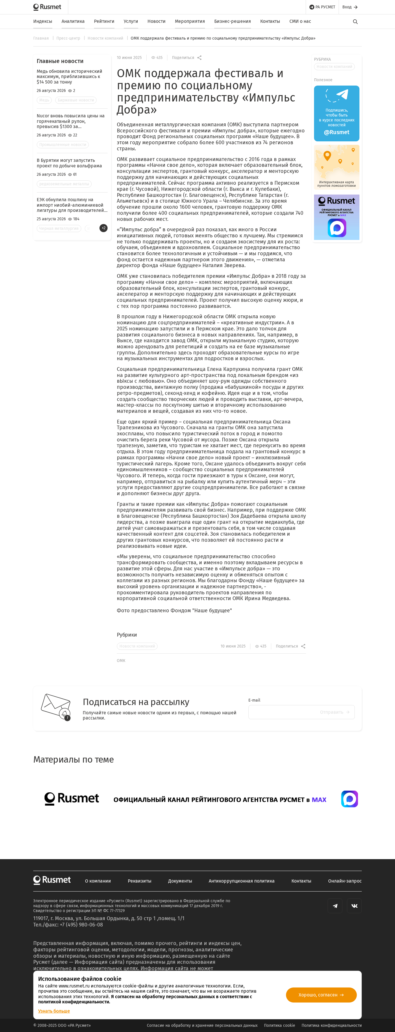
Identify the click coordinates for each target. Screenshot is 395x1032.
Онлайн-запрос (345, 881)
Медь (44, 100)
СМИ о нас (300, 21)
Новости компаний (106, 38)
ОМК (121, 660)
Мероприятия (190, 21)
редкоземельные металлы (64, 184)
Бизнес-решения (232, 21)
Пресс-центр (68, 38)
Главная (41, 38)
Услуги (131, 21)
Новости (156, 21)
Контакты (270, 21)
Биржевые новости (76, 100)
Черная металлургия (59, 228)
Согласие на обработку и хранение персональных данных (202, 1025)
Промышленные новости (62, 144)
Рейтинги (104, 21)
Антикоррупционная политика (242, 881)
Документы (180, 881)
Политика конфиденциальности (332, 1025)
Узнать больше (54, 1011)
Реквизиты (140, 881)
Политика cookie (279, 1025)
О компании (98, 881)
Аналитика (73, 21)
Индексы (42, 21)
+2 (104, 227)
